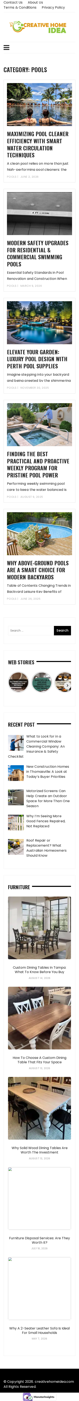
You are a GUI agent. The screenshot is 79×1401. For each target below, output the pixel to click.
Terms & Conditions (20, 7)
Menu (39, 47)
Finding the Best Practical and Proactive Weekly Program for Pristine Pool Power (38, 464)
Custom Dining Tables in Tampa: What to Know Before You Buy (39, 969)
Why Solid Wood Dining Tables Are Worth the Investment (40, 1150)
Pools (12, 177)
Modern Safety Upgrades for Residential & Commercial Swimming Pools (37, 253)
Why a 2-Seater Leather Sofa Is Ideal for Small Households (39, 1330)
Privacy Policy (53, 7)
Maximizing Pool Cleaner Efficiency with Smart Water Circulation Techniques (37, 144)
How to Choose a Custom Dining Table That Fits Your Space (39, 1060)
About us (35, 2)
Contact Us (13, 2)
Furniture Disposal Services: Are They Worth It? (39, 1240)
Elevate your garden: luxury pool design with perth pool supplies (37, 359)
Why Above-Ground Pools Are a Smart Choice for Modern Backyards (38, 570)
